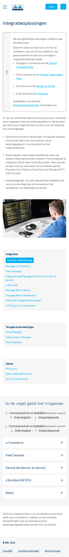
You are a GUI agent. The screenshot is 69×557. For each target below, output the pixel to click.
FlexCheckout (14, 271)
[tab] (34, 442)
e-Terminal (42, 93)
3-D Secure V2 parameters (21, 305)
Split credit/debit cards (19, 373)
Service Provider (53, 551)
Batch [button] (10, 492)
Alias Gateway (14, 342)
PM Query (11, 368)
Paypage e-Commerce (18, 266)
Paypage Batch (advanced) (20, 295)
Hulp (51, 6)
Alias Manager (14, 331)
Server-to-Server (45, 86)
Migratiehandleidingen (26, 105)
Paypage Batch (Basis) (18, 290)
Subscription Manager (18, 337)
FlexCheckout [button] (15, 455)
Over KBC (8, 551)
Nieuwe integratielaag (19, 260)
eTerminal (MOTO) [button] (18, 480)
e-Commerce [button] (15, 442)
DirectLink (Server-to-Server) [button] (26, 467)
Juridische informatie (28, 551)
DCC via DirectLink (17, 379)
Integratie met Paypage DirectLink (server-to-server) (31, 278)
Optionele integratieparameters (24, 300)
